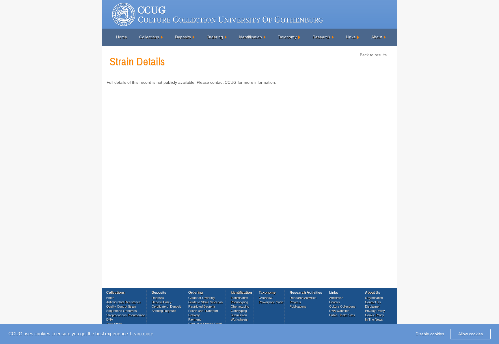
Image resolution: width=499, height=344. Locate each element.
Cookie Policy (374, 315)
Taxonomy (287, 37)
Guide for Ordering (201, 298)
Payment (194, 319)
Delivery (194, 315)
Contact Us (373, 302)
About (376, 37)
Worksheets (239, 319)
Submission (239, 315)
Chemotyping (240, 306)
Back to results (373, 55)
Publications (298, 306)
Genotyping (239, 311)
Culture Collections (342, 306)
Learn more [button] (141, 333)
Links (350, 37)
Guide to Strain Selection (205, 302)
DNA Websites (339, 311)
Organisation (374, 298)
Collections (149, 37)
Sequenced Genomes (121, 311)
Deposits (183, 37)
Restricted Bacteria (201, 306)
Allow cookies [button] (470, 334)
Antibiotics (336, 298)
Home (121, 37)
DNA (109, 319)
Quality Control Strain (121, 306)
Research (321, 37)
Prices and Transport (203, 311)
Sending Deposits (164, 311)
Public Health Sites (342, 315)
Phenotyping (239, 302)
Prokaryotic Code (271, 302)
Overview (265, 298)
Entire (110, 298)
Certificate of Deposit (166, 306)
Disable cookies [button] (430, 334)
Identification (250, 37)
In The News (374, 319)
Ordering (215, 37)
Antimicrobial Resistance (123, 302)
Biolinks (334, 302)
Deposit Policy (162, 302)
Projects (295, 302)
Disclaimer (372, 306)
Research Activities (303, 298)
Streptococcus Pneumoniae (125, 315)
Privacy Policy (375, 311)
